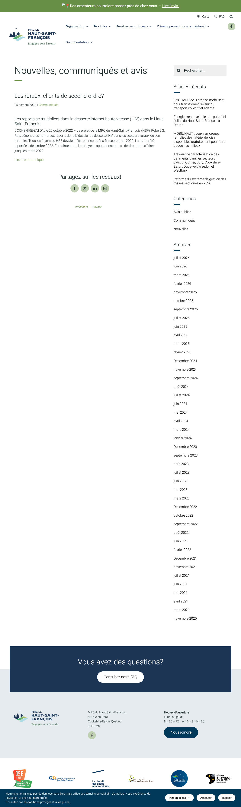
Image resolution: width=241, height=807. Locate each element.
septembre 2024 (186, 378)
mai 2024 (181, 412)
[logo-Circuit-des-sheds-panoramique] (100, 771)
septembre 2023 (186, 455)
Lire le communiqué (28, 159)
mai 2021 (181, 592)
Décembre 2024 (185, 360)
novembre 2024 (185, 369)
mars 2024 (182, 429)
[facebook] (92, 735)
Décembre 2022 (185, 506)
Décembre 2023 (185, 446)
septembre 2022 (186, 524)
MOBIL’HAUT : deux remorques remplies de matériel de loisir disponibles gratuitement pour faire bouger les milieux (199, 139)
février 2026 (182, 283)
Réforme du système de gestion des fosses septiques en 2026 (200, 181)
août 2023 (181, 463)
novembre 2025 (185, 292)
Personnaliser (177, 798)
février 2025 (182, 352)
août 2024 (181, 386)
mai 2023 (181, 489)
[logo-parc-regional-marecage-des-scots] (140, 776)
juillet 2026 (182, 257)
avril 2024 (181, 421)
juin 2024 (180, 403)
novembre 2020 (185, 618)
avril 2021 (181, 601)
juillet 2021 (182, 575)
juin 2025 (180, 326)
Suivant (97, 207)
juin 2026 (180, 266)
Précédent (81, 207)
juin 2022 (180, 541)
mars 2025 (182, 343)
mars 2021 (182, 609)
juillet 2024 (182, 395)
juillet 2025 (182, 318)
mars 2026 (182, 275)
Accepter (206, 798)
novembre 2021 (185, 567)
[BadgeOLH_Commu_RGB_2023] (22, 771)
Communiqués (48, 105)
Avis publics (182, 212)
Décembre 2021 (185, 558)
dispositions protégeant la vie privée (46, 802)
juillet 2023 (182, 472)
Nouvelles (181, 229)
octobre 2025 (183, 300)
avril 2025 (181, 335)
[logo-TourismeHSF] (179, 771)
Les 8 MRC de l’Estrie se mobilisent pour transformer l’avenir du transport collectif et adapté (199, 104)
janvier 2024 (183, 438)
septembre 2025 (186, 309)
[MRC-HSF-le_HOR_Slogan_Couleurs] (36, 708)
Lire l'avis (170, 6)
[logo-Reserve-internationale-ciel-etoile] (218, 775)
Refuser (227, 798)
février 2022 (182, 549)
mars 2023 (182, 498)
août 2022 (181, 532)
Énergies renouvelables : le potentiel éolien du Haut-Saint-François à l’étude (200, 121)
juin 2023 (180, 481)
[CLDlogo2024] (62, 777)
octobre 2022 (183, 515)
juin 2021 (180, 584)
